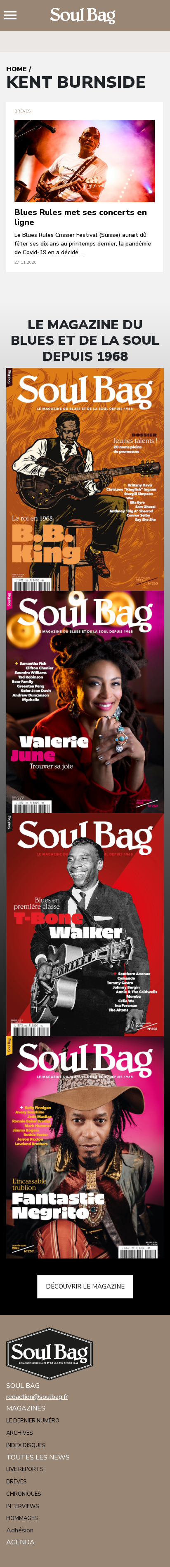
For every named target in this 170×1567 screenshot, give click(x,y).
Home (16, 69)
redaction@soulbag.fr (37, 1396)
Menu (13, 16)
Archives (19, 1433)
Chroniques (23, 1494)
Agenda (20, 1542)
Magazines (25, 1408)
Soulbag (85, 16)
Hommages (22, 1518)
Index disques (25, 1445)
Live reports (24, 1469)
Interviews (22, 1506)
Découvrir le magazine (85, 1286)
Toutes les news (38, 1457)
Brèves (16, 1481)
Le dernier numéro (32, 1420)
